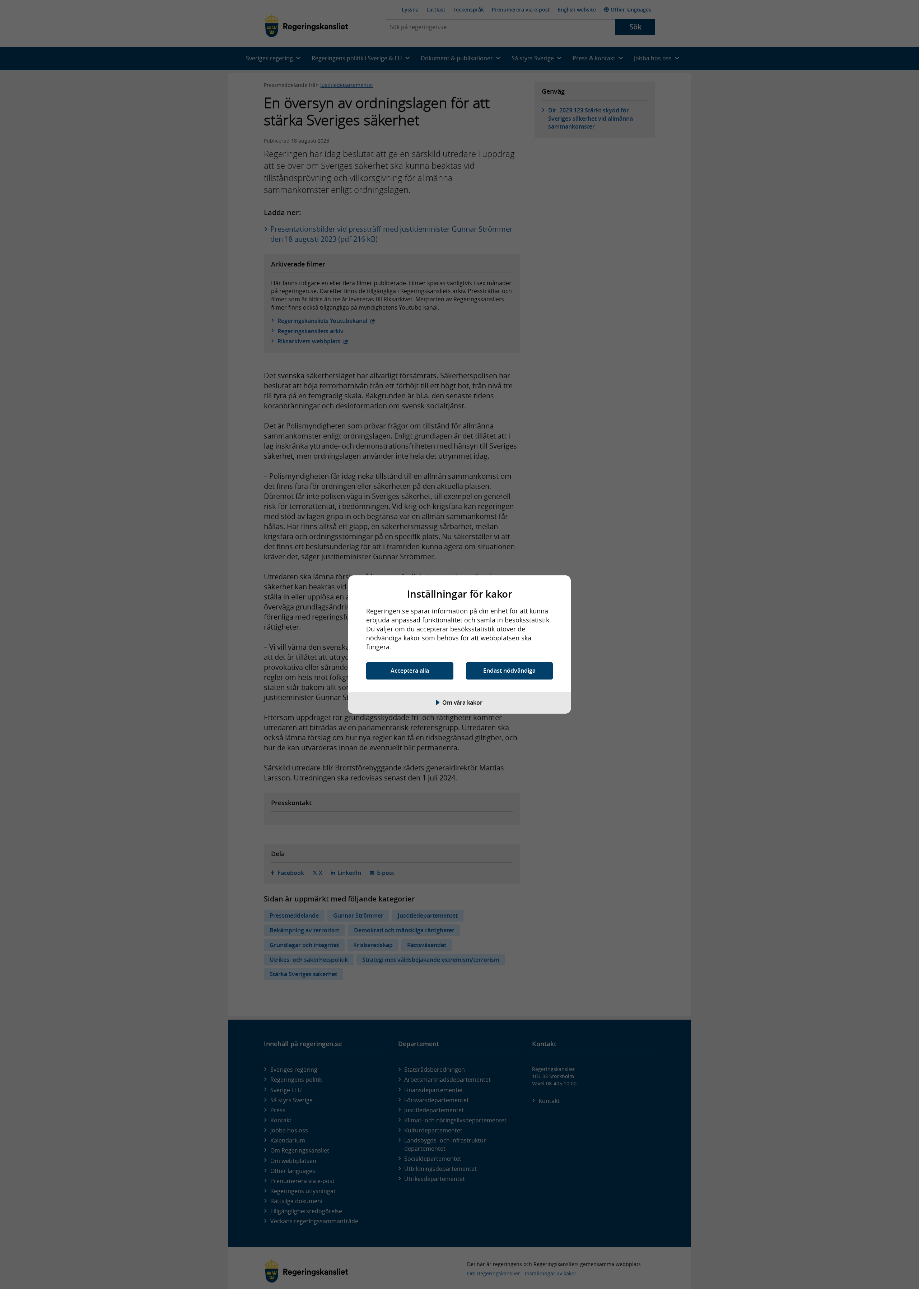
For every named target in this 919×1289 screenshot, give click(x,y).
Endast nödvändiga (509, 670)
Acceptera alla (410, 670)
